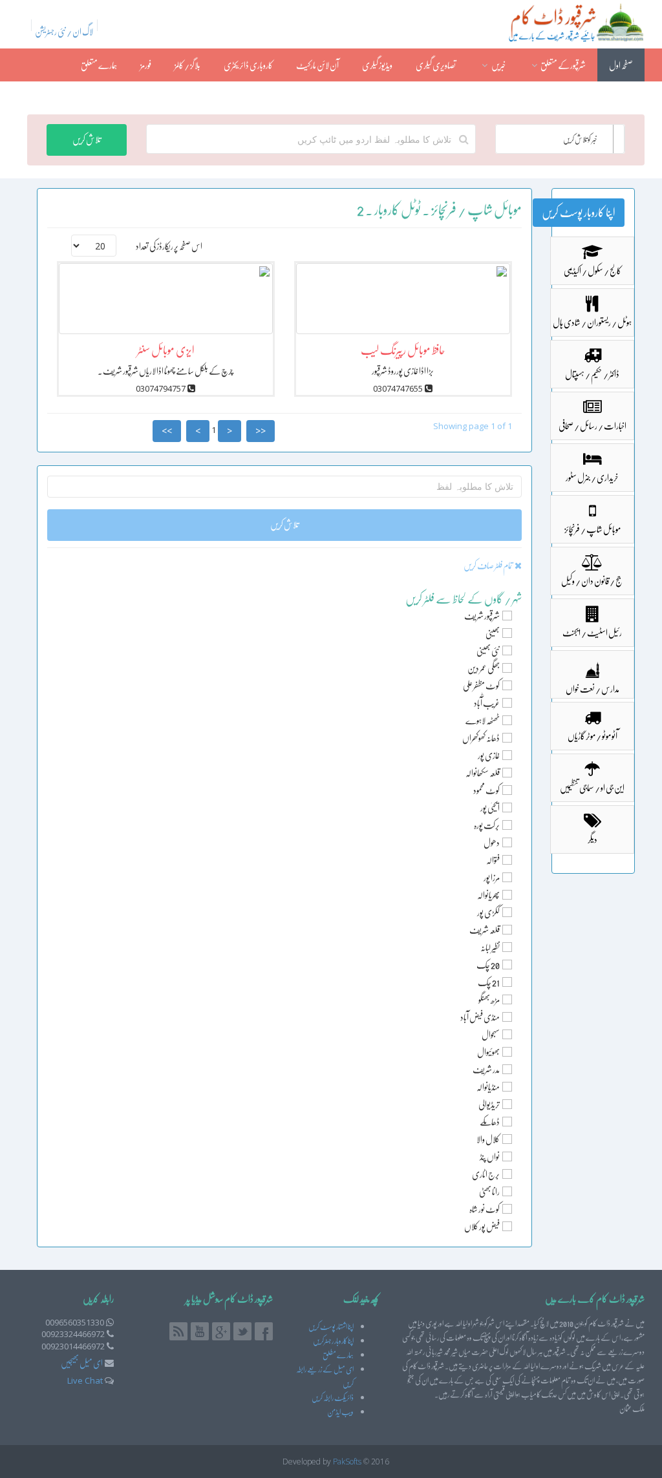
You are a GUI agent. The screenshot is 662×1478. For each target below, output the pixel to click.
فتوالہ (493, 860)
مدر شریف (486, 1069)
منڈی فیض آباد (480, 1017)
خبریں (498, 65)
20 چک (488, 965)
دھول (492, 843)
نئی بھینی (488, 651)
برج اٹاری (486, 1174)
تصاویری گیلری (436, 65)
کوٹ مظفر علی (481, 686)
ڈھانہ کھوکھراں (481, 738)
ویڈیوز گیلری (377, 65)
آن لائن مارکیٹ (317, 65)
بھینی (493, 633)
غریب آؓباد (487, 703)
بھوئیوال (488, 1052)
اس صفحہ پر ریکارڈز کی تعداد (169, 246)
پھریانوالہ (488, 895)
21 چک (489, 982)
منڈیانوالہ (488, 1087)
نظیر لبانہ (490, 947)
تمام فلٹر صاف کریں (489, 565)
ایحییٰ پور (490, 808)
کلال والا (488, 1139)
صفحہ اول (621, 65)
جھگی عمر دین (483, 668)
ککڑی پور (488, 912)
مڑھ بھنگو (489, 1000)
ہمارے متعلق (99, 65)
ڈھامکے (490, 1122)
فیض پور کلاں (482, 1226)
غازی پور (489, 755)
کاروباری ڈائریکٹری (248, 65)
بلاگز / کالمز (187, 65)
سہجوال (491, 1035)
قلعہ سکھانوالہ (482, 773)
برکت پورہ (487, 825)
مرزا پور (492, 878)
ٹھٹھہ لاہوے (482, 720)
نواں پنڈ (490, 1157)
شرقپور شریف (482, 616)
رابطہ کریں (620, 98)
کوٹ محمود (486, 790)
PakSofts (347, 1461)
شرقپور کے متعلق (563, 65)
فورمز (145, 65)
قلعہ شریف (484, 930)
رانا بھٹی (489, 1192)
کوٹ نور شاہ (484, 1209)
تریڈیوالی (489, 1104)
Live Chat (85, 1380)
